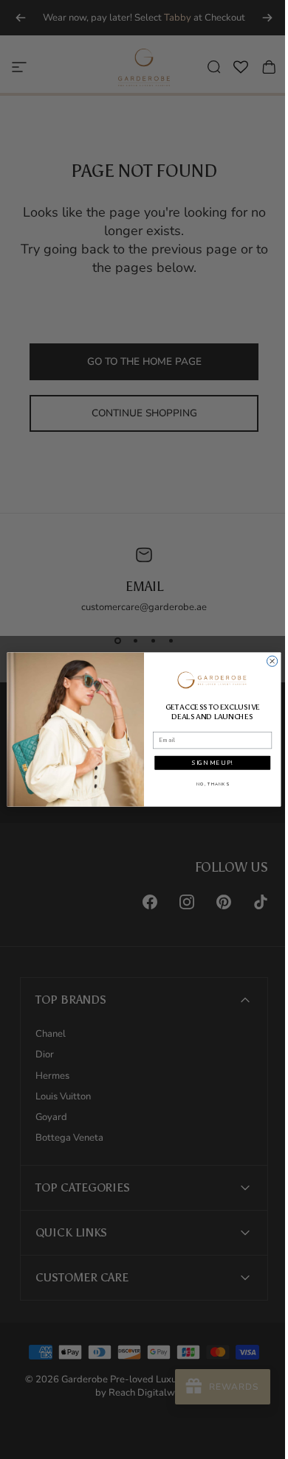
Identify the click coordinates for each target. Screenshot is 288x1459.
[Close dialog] (266, 661)
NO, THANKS (207, 784)
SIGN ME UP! (206, 762)
